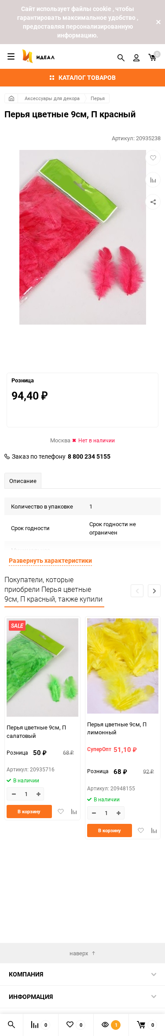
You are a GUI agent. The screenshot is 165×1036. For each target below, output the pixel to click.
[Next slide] (154, 590)
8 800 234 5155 (89, 456)
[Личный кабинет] (136, 56)
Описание (23, 481)
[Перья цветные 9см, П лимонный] (123, 667)
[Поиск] (121, 56)
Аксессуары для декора (52, 98)
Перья (98, 98)
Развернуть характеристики (50, 560)
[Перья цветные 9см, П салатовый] (42, 668)
